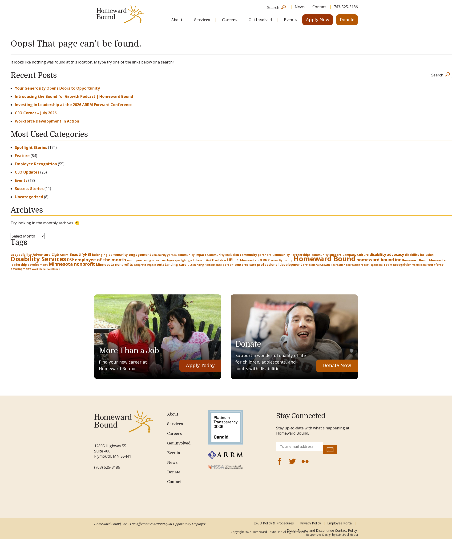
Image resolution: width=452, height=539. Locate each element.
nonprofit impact (145, 264)
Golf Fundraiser (216, 260)
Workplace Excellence (46, 269)
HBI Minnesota (245, 260)
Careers (229, 20)
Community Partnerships (291, 255)
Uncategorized (29, 196)
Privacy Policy (310, 523)
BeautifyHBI (80, 254)
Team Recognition (397, 265)
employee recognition (144, 260)
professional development (279, 264)
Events (290, 20)
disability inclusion (419, 255)
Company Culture (356, 255)
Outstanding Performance (204, 264)
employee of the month (100, 259)
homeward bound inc (378, 259)
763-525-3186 (346, 6)
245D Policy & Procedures (274, 523)
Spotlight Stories (31, 147)
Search (273, 7)
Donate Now (337, 365)
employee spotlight (174, 260)
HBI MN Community (270, 260)
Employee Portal (339, 523)
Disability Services (38, 259)
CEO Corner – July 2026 (35, 112)
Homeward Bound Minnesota (424, 260)
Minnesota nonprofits (114, 264)
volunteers (419, 264)
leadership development (29, 265)
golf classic (196, 260)
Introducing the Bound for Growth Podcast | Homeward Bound (74, 96)
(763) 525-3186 (107, 467)
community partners (255, 255)
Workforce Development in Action (47, 121)
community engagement (130, 254)
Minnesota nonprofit (72, 264)
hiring (288, 260)
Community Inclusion (223, 255)
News (300, 6)
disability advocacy (387, 254)
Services (202, 20)
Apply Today (200, 365)
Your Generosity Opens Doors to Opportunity (57, 88)
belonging (100, 255)
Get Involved (260, 20)
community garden (164, 255)
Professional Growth (316, 264)
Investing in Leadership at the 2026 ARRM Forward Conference (74, 104)
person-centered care (239, 265)
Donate (347, 19)
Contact (319, 6)
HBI (230, 259)
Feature (22, 155)
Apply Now (317, 19)
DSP (70, 260)
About (176, 20)
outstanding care (171, 264)
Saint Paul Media (347, 535)
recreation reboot (358, 264)
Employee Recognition (36, 163)
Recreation (338, 264)
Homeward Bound (324, 258)
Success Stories (29, 188)
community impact (192, 255)
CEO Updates (27, 172)
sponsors (377, 264)
